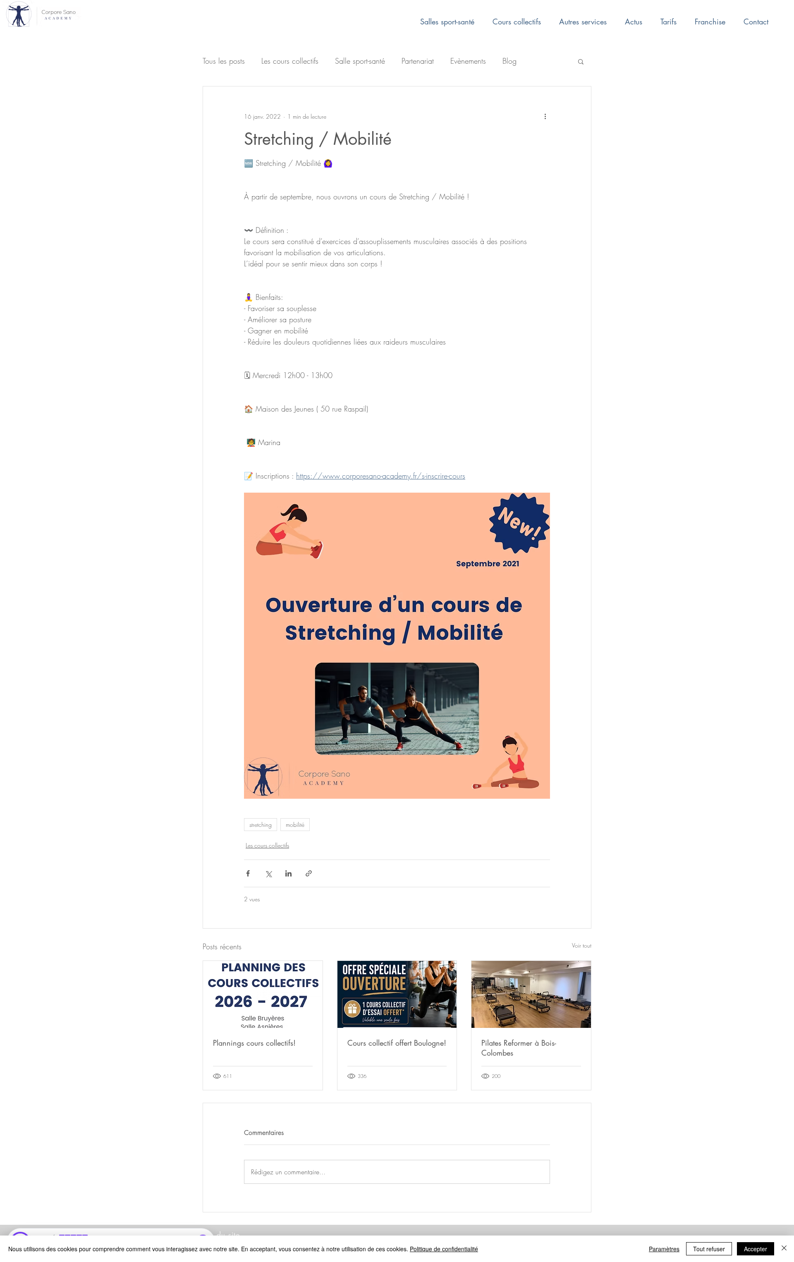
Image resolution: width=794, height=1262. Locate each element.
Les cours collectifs (289, 61)
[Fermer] (784, 1248)
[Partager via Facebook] (248, 873)
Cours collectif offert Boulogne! (396, 1043)
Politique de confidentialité (444, 1249)
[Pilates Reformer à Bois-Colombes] (531, 994)
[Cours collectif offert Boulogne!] (397, 994)
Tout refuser (709, 1249)
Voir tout (581, 945)
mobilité (295, 825)
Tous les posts (224, 61)
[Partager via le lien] (309, 873)
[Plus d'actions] (545, 116)
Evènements (468, 61)
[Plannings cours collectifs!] (263, 994)
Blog (509, 61)
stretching (260, 825)
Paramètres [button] (664, 1249)
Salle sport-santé (360, 61)
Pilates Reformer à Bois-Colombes (518, 1048)
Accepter (755, 1249)
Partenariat (418, 61)
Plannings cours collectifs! (254, 1043)
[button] (581, 61)
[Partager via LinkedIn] (288, 873)
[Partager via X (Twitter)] (268, 873)
